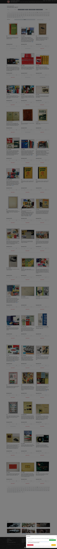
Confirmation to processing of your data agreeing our (38, 541)
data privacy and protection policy (45, 541)
